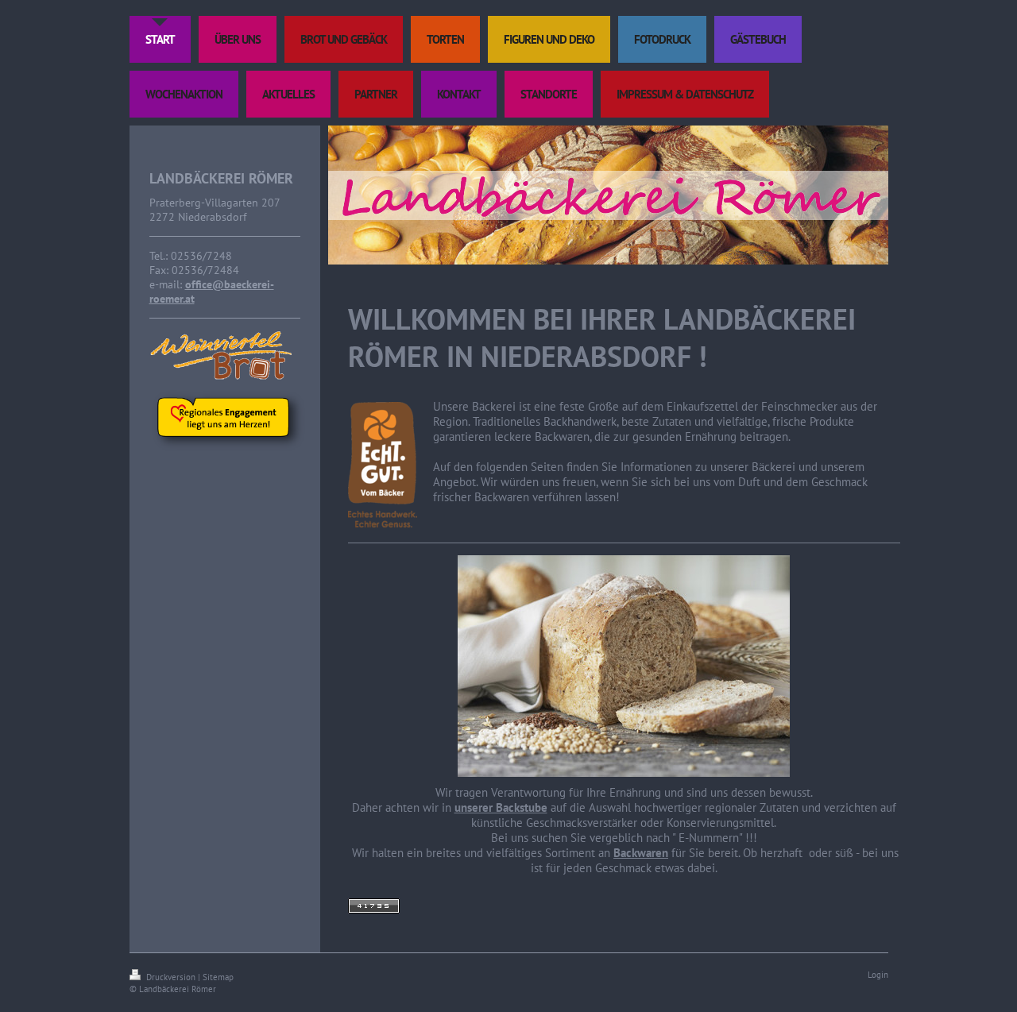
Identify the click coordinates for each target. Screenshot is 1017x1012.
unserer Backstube (500, 807)
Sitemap (218, 977)
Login (878, 974)
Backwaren (640, 852)
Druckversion (171, 977)
